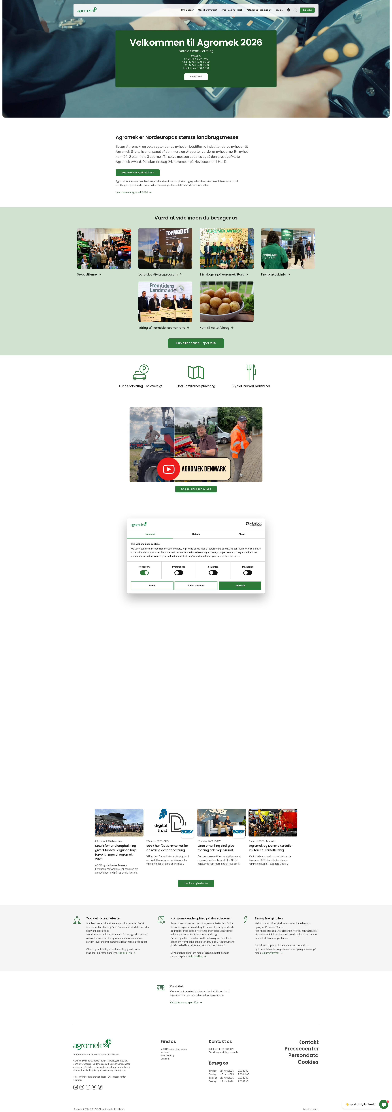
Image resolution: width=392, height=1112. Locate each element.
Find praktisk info (273, 274)
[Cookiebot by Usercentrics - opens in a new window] (248, 524)
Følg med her (195, 956)
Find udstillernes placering (196, 386)
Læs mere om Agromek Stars (137, 172)
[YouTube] (94, 1089)
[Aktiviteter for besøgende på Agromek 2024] (165, 248)
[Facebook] (75, 1089)
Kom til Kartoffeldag (214, 328)
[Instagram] (81, 1089)
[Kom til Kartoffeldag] (227, 301)
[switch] (178, 572)
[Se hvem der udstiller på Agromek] (104, 248)
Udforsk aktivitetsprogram (158, 274)
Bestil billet (196, 76)
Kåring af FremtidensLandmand (161, 328)
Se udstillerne (87, 274)
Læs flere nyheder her (196, 883)
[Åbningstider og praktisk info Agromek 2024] (288, 248)
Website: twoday (310, 1109)
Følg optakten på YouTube (196, 488)
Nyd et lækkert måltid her (251, 386)
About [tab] (242, 534)
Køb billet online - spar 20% (196, 343)
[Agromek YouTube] (196, 444)
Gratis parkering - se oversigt (140, 386)
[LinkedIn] (88, 1089)
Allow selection (196, 585)
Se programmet (270, 952)
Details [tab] (196, 534)
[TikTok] (100, 1089)
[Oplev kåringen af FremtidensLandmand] (165, 301)
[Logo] (89, 10)
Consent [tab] (150, 534)
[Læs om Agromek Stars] (227, 248)
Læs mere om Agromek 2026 (132, 192)
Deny (152, 585)
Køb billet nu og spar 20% (184, 1002)
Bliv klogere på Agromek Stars (222, 274)
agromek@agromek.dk (227, 1052)
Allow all (240, 585)
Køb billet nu (125, 952)
